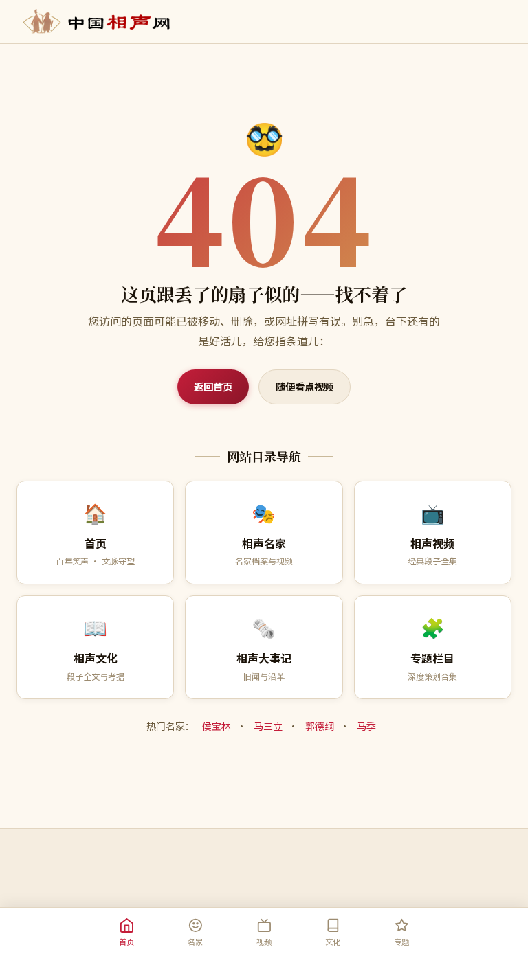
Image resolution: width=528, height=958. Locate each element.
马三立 (268, 726)
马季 (366, 726)
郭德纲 (319, 726)
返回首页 (213, 386)
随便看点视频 (304, 386)
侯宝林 (216, 726)
